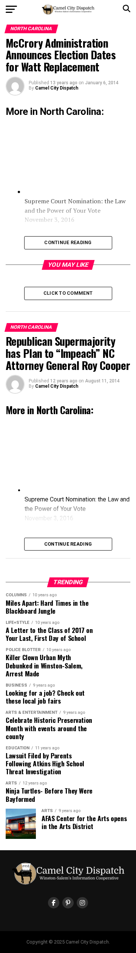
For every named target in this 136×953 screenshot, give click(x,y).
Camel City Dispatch (56, 88)
